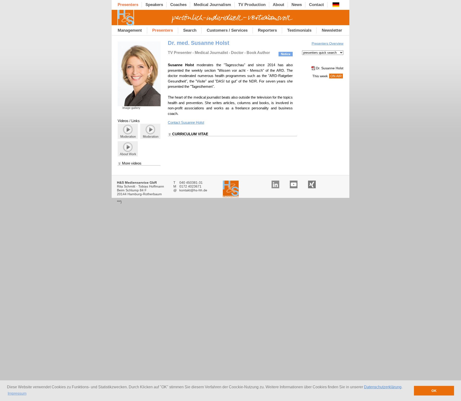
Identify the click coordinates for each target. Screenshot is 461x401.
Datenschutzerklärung (382, 387)
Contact (174, 122)
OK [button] (434, 391)
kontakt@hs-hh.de (193, 190)
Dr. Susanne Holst (329, 68)
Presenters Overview (327, 43)
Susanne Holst (192, 122)
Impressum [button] (17, 393)
